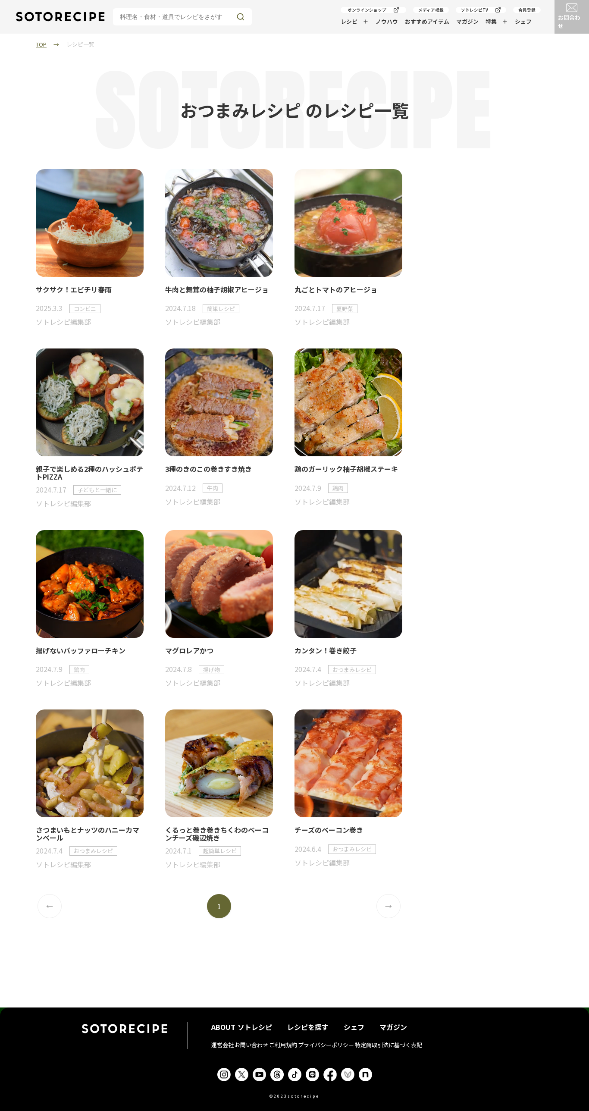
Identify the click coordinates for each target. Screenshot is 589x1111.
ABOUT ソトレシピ (241, 1027)
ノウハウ (387, 21)
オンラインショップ (367, 10)
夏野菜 (344, 308)
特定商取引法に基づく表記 (388, 1045)
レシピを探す (308, 1027)
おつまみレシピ (352, 669)
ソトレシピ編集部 (63, 322)
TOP (41, 44)
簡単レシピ (221, 308)
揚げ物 (211, 669)
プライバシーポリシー (326, 1045)
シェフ (523, 21)
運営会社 (222, 1045)
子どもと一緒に (97, 490)
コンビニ (85, 308)
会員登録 (527, 10)
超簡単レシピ (220, 851)
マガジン (467, 21)
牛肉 (212, 488)
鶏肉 (338, 488)
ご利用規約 (283, 1045)
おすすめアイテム (427, 21)
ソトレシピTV (474, 10)
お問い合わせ (251, 1045)
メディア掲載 (431, 10)
